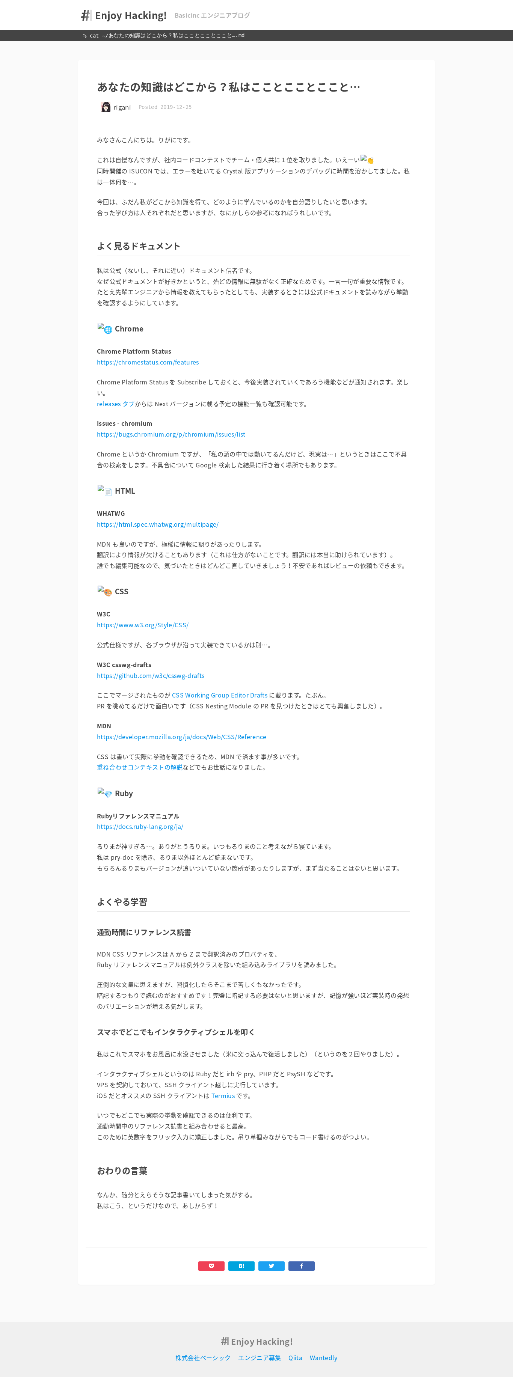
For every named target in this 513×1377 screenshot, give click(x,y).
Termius (223, 1095)
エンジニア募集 (259, 1357)
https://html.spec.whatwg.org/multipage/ (158, 524)
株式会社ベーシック (203, 1357)
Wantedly (324, 1357)
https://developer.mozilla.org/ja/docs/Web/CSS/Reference (182, 736)
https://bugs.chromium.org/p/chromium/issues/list (171, 433)
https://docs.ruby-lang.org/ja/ (140, 826)
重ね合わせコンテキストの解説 (140, 766)
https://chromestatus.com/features (148, 361)
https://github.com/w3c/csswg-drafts (150, 675)
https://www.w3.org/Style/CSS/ (143, 624)
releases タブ (116, 403)
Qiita (295, 1357)
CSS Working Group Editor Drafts (219, 694)
